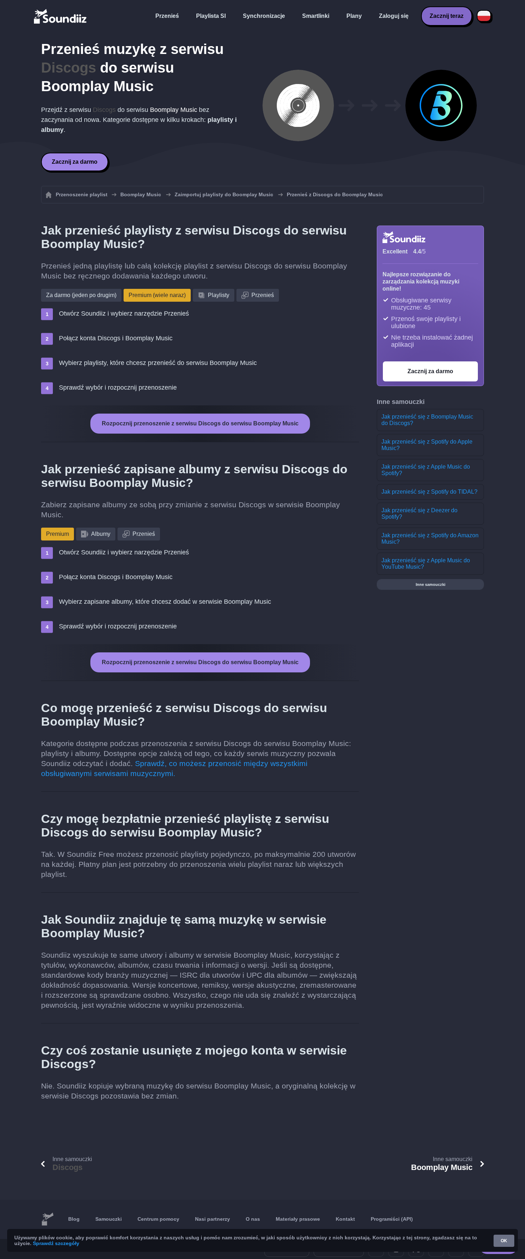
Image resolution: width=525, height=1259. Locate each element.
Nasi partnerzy (212, 1219)
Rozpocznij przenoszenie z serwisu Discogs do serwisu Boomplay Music (200, 423)
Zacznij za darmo (75, 162)
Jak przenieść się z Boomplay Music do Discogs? (427, 420)
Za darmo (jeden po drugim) (81, 295)
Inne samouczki (430, 584)
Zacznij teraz (447, 16)
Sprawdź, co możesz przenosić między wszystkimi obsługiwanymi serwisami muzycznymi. (174, 768)
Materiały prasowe (298, 1219)
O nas (253, 1219)
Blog (74, 1219)
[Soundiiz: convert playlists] (47, 1219)
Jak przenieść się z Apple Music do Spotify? (425, 470)
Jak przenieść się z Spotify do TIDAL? (429, 492)
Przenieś (167, 16)
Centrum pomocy (158, 1219)
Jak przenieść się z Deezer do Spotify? (419, 513)
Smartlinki (315, 16)
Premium (57, 534)
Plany (354, 16)
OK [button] (504, 1240)
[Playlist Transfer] (61, 16)
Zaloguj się (394, 16)
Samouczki (108, 1219)
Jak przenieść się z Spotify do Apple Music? (426, 445)
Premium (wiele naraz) (157, 295)
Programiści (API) (392, 1219)
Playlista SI (211, 16)
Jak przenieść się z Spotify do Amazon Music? (430, 538)
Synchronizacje (264, 16)
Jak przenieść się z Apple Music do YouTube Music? (425, 563)
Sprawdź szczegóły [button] (56, 1243)
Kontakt (345, 1219)
